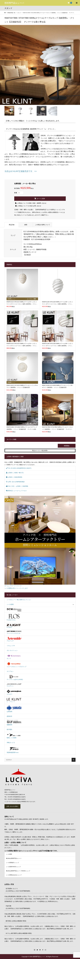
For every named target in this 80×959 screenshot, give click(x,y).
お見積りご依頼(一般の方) (15, 472)
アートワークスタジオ (13, 633)
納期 (25, 224)
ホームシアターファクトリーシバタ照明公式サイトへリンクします (16, 587)
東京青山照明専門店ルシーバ (13, 858)
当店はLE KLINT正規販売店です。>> (20, 171)
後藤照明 (9, 724)
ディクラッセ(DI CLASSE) (15, 679)
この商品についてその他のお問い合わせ (29, 206)
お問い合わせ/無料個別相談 (16, 481)
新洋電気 (9, 729)
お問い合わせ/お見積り (12, 806)
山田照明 (9, 711)
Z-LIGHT (9, 627)
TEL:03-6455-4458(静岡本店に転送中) (19, 468)
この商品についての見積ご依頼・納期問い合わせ (31, 203)
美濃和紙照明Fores (13, 752)
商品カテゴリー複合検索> (40, 450)
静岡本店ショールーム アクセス (17, 490)
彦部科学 (9, 716)
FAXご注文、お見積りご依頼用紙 (17, 486)
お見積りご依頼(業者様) (14, 477)
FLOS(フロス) (11, 620)
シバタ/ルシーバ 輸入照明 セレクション (19, 599)
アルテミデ (10, 641)
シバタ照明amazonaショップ (14, 875)
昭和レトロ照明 (11, 738)
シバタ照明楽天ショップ (12, 862)
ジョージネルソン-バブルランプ (16, 666)
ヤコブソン (10, 686)
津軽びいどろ (11, 742)
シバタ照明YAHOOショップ (13, 866)
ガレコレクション (12, 650)
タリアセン (10, 671)
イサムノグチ (11, 645)
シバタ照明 (10, 604)
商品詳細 (11, 224)
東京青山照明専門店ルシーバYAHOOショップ (18, 871)
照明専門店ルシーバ (14, 2)
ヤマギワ (9, 694)
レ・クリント (11, 701)
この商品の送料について (42, 224)
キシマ (9, 658)
